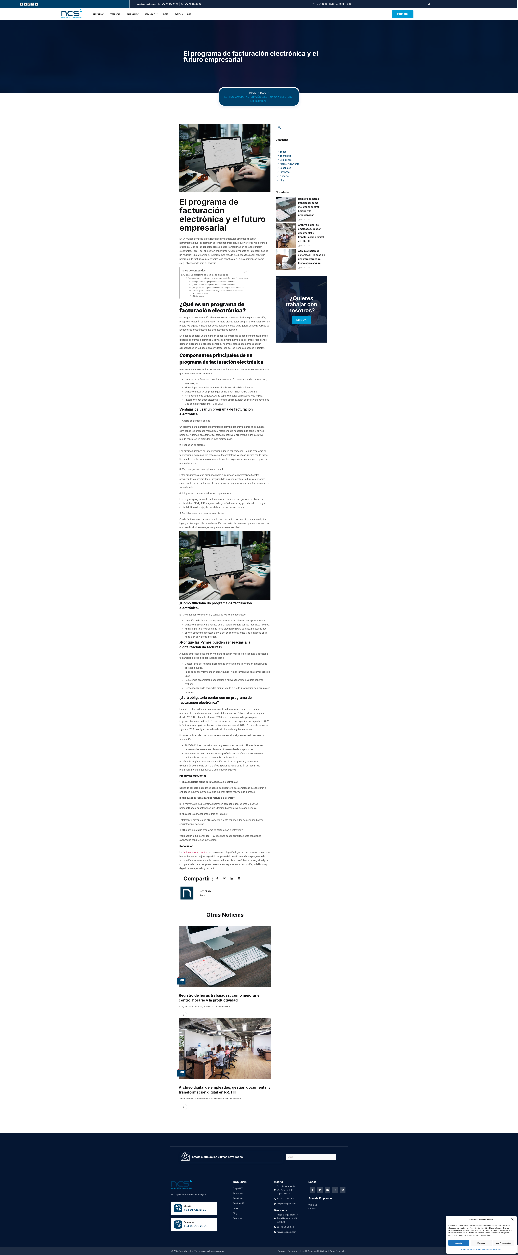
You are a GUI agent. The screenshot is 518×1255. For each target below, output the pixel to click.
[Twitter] (25, 4)
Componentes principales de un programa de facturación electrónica (218, 278)
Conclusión (200, 296)
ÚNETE (165, 14)
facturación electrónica (195, 852)
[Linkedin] (29, 4)
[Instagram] (32, 4)
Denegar (481, 1243)
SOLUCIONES (132, 14)
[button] (512, 1219)
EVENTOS (179, 14)
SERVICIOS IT (150, 14)
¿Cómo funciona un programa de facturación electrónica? (213, 285)
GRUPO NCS (98, 14)
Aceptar (458, 1243)
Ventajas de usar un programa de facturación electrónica (213, 282)
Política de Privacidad (484, 1250)
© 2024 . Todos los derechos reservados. (197, 1251)
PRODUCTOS (115, 14)
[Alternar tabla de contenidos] (245, 270)
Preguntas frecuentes (203, 293)
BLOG (189, 14)
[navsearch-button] (429, 4)
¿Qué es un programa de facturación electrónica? (206, 275)
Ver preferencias (503, 1243)
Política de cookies (468, 1250)
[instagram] (335, 1190)
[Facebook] (21, 4)
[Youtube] (36, 4)
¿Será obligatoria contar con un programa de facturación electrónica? (218, 291)
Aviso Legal (497, 1250)
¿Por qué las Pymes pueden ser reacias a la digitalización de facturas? (218, 288)
